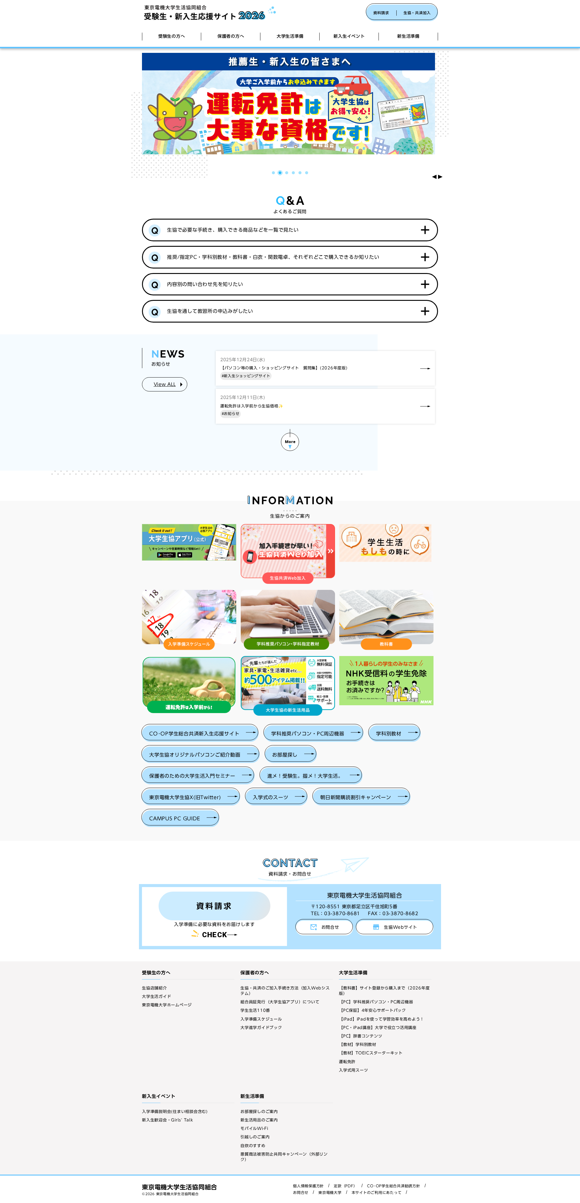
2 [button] (281, 173)
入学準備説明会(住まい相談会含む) (175, 1112)
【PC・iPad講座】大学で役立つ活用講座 (378, 1028)
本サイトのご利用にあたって (377, 1192)
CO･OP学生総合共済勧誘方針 (393, 1186)
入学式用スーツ (353, 1070)
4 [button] (294, 173)
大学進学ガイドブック (261, 1028)
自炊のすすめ (253, 1146)
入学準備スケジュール (261, 1019)
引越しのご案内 (254, 1137)
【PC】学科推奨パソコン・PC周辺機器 (376, 1002)
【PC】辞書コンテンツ (360, 1036)
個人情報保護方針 (308, 1186)
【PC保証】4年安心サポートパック (372, 1010)
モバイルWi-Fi (254, 1129)
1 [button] (274, 173)
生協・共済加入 (417, 12)
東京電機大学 (330, 1192)
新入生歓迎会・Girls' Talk (167, 1120)
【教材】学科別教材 (357, 1045)
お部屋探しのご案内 (259, 1112)
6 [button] (307, 173)
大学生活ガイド (156, 997)
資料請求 (381, 12)
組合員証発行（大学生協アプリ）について (279, 1002)
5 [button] (300, 173)
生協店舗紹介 (154, 988)
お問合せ (300, 1192)
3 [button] (287, 173)
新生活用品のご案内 (259, 1120)
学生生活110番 (255, 1010)
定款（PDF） (345, 1186)
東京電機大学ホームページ (167, 1005)
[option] (290, 103)
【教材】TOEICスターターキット (371, 1053)
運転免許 (347, 1062)
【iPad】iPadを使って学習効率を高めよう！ (381, 1019)
